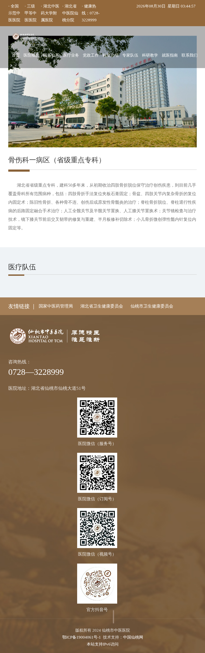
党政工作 (91, 55)
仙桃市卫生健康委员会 (152, 306)
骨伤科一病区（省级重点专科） (56, 160)
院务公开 (51, 55)
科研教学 (150, 55)
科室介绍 (110, 55)
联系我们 (190, 55)
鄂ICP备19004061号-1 (81, 637)
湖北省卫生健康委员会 (101, 306)
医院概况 (31, 55)
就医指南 (170, 55)
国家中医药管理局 (56, 306)
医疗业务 (71, 55)
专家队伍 (130, 55)
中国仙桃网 (133, 637)
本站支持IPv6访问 (103, 644)
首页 (16, 55)
